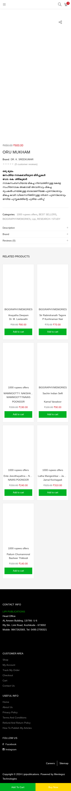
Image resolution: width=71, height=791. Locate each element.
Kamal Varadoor (53, 401)
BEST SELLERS (47, 214)
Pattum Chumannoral (18, 554)
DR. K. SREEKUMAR (22, 159)
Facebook (11, 744)
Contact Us (9, 685)
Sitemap (63, 763)
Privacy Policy (10, 712)
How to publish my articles (17, 728)
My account (9, 665)
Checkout (8, 675)
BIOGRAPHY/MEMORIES (17, 219)
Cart (5, 680)
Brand (6, 234)
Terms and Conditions (14, 717)
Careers (50, 763)
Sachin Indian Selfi (53, 393)
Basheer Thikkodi (18, 558)
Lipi (34, 219)
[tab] (35, 228)
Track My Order (11, 670)
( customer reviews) (26, 164)
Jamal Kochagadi (52, 479)
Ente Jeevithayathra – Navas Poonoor (18, 476)
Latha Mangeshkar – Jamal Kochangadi (52, 476)
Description (9, 227)
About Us (8, 707)
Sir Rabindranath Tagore (52, 315)
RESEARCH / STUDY (48, 219)
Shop (5, 659)
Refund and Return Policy (17, 722)
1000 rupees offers (27, 214)
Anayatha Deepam (18, 315)
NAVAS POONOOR (18, 479)
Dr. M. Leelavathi (18, 319)
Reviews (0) (9, 240)
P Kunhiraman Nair (52, 319)
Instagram (11, 749)
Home (6, 702)
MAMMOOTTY (15, 397)
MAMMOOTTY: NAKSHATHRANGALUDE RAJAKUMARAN (18, 393)
